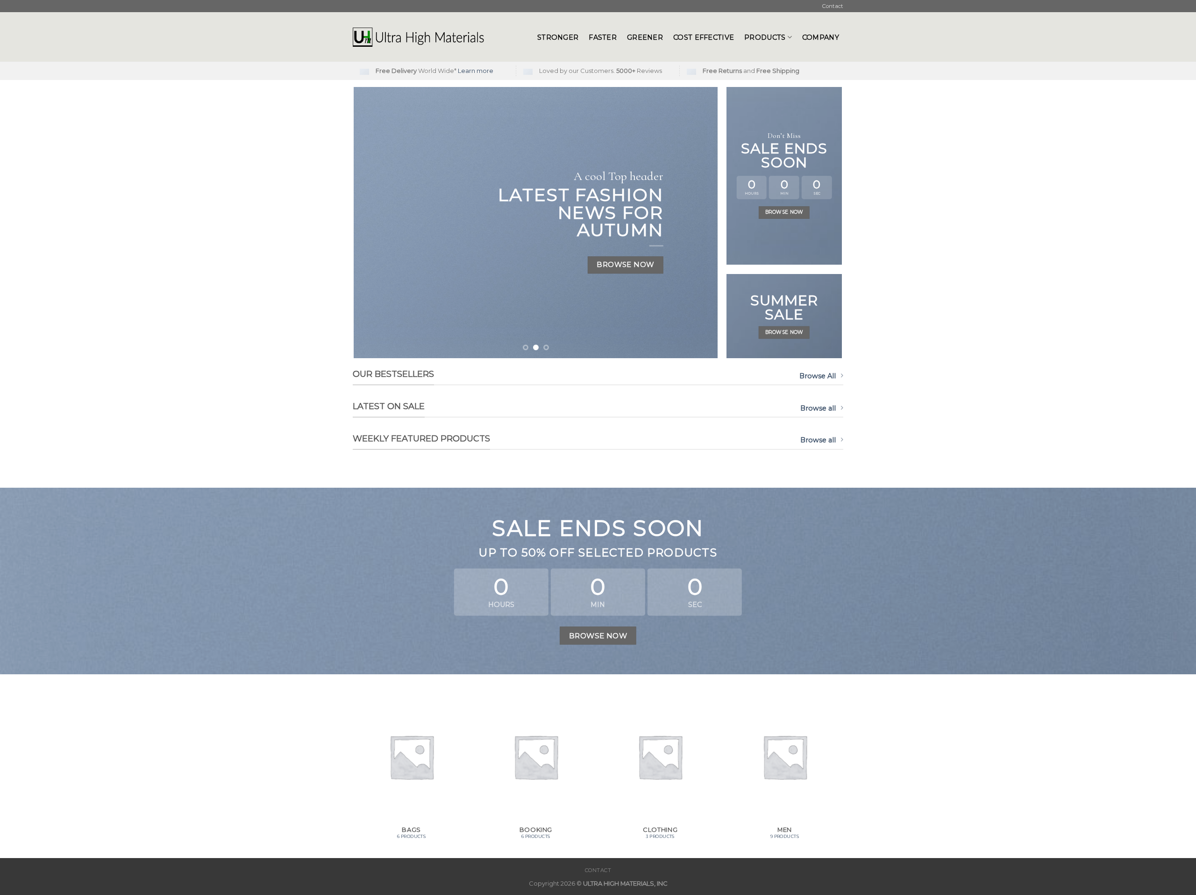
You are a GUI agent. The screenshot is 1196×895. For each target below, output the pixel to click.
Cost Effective (703, 37)
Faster (603, 37)
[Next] (699, 222)
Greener (645, 37)
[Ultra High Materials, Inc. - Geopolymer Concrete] (438, 37)
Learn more (475, 70)
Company (820, 37)
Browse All (817, 376)
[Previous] (372, 222)
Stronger (557, 37)
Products (764, 37)
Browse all (818, 408)
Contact (832, 6)
